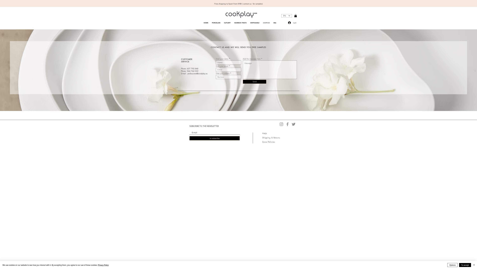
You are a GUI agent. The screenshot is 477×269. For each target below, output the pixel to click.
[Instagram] (281, 124)
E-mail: (183, 73)
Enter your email (222, 66)
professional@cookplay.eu (198, 73)
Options (452, 265)
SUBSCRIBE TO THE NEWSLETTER (204, 126)
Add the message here (251, 59)
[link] (295, 15)
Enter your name (222, 59)
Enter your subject (222, 73)
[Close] (474, 265)
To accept (465, 265)
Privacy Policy (103, 265)
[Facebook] (287, 124)
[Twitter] (293, 124)
